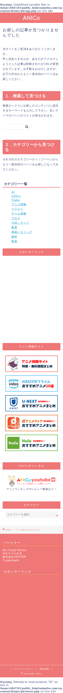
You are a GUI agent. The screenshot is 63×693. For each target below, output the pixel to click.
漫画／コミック (21, 232)
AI (13, 191)
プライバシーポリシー (23, 669)
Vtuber (15, 200)
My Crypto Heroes (15, 550)
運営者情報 (44, 669)
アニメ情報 (18, 204)
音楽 (14, 241)
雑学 (14, 236)
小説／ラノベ (20, 222)
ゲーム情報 (18, 213)
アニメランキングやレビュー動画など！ (31, 488)
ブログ (15, 218)
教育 (14, 227)
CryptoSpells (11, 560)
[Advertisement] (31, 298)
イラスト (17, 208)
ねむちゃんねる (12, 553)
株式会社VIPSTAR (14, 556)
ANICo (31, 17)
